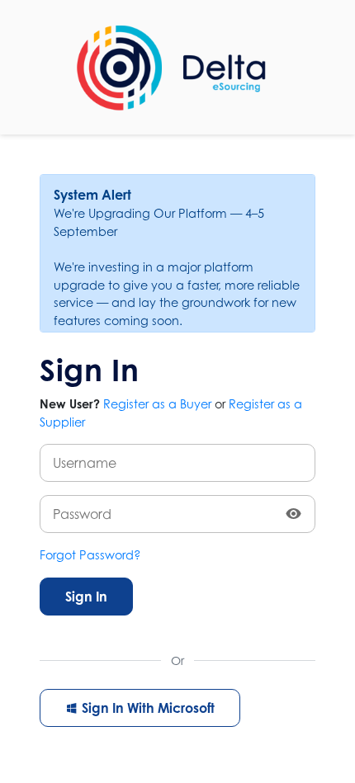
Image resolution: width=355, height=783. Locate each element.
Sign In (86, 596)
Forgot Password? (90, 555)
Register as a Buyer (157, 404)
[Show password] (294, 514)
